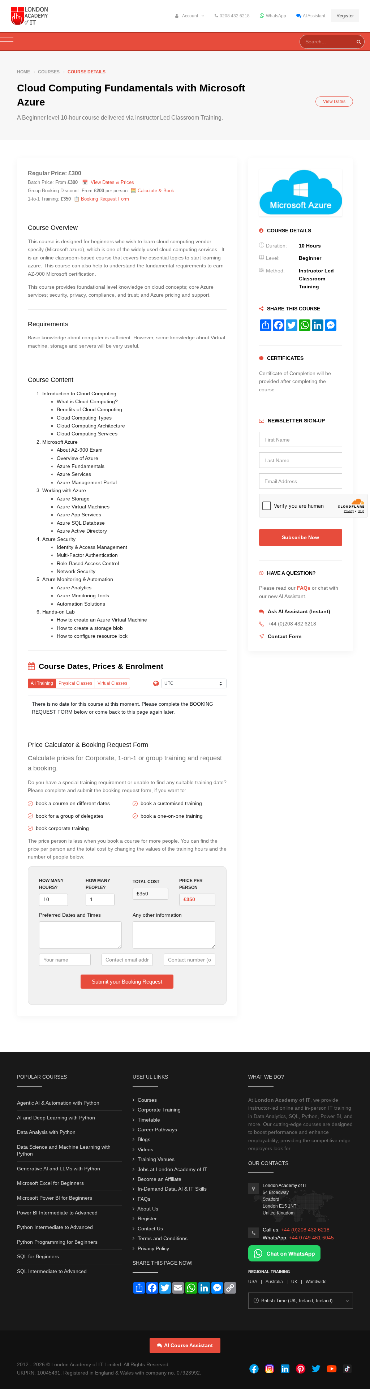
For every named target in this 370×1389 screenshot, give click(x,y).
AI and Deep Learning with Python (56, 1118)
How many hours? (51, 884)
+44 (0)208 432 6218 (305, 1230)
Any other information (157, 915)
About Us (147, 1209)
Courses (49, 71)
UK (294, 1281)
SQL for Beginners (38, 1256)
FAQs (303, 588)
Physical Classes (75, 683)
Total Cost (146, 881)
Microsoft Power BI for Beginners (54, 1198)
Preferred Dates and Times (70, 915)
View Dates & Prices (112, 182)
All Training (42, 683)
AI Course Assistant (188, 1345)
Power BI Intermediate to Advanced (57, 1213)
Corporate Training (159, 1110)
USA (252, 1281)
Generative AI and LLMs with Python (58, 1168)
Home (23, 71)
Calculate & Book (156, 190)
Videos (145, 1149)
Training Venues (156, 1159)
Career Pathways (157, 1129)
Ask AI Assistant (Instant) (299, 611)
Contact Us (150, 1228)
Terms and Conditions (163, 1238)
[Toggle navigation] (6, 42)
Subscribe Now (300, 537)
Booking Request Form (105, 199)
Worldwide (316, 1281)
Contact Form (284, 636)
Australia (274, 1281)
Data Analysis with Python (46, 1132)
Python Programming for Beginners (57, 1242)
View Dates (334, 101)
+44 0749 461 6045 (311, 1237)
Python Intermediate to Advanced (55, 1227)
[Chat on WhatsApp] (284, 1253)
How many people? (98, 884)
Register (345, 15)
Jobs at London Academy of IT (172, 1169)
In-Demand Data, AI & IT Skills (172, 1189)
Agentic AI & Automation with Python (58, 1103)
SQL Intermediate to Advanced (52, 1271)
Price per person (191, 884)
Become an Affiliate (159, 1179)
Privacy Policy (153, 1248)
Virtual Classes (112, 683)
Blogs (144, 1139)
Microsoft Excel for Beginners (50, 1183)
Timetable (149, 1120)
